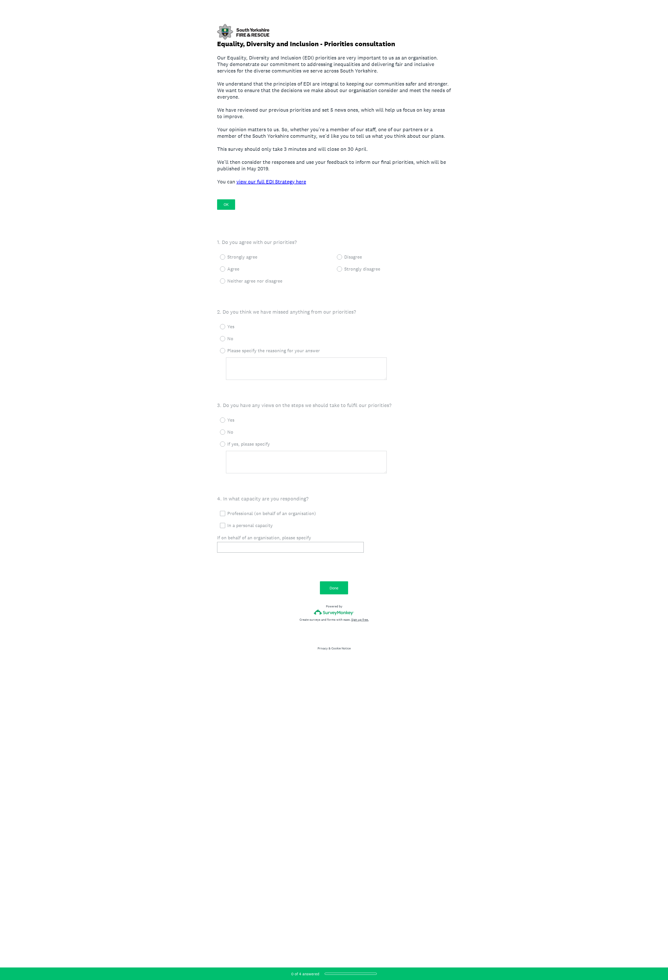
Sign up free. (360, 620)
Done (334, 587)
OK (226, 204)
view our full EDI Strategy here (271, 181)
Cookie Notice (341, 648)
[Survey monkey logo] (334, 612)
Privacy (323, 648)
